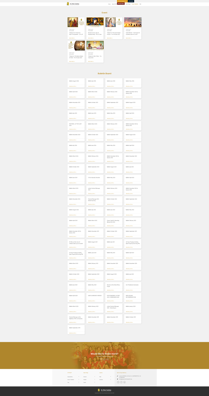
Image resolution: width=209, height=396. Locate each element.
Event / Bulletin (135, 4)
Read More (71, 38)
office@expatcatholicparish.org (125, 379)
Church (85, 376)
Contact (131, 1)
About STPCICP (115, 4)
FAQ (140, 4)
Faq (68, 382)
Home (109, 4)
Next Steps (128, 4)
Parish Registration (123, 1)
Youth (84, 382)
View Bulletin (72, 86)
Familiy (84, 379)
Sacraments (122, 4)
